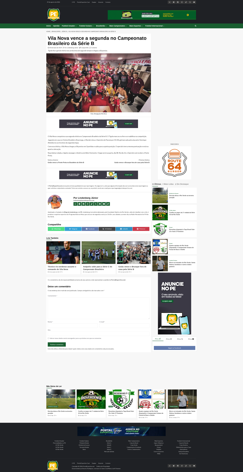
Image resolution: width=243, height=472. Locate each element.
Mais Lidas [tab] (168, 184)
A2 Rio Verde (59, 447)
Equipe (94, 2)
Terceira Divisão (84, 447)
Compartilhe (85, 47)
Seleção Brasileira (183, 451)
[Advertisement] (121, 369)
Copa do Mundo (183, 443)
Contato (107, 2)
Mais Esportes (135, 26)
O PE (73, 2)
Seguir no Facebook (174, 348)
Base (84, 449)
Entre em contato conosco (80, 188)
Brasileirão (100, 26)
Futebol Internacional (154, 26)
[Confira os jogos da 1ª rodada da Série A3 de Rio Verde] (160, 212)
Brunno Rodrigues (87, 468)
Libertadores (183, 449)
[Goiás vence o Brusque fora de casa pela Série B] (134, 252)
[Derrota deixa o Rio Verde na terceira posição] (160, 195)
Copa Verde (133, 445)
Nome (50, 322)
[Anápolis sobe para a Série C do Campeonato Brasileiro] (99, 252)
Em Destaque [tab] (182, 184)
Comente (94, 47)
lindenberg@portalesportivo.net (83, 200)
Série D (109, 449)
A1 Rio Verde (59, 445)
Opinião (56, 26)
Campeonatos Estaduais (134, 447)
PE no (157, 339)
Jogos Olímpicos (159, 443)
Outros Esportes (159, 451)
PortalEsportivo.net (89, 466)
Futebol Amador (68, 26)
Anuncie (100, 2)
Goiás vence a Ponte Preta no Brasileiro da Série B (66, 161)
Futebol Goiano (85, 26)
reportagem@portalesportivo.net (121, 188)
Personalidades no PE (59, 443)
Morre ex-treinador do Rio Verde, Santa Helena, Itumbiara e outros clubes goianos (182, 264)
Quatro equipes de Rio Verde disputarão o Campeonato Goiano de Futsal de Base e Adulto (181, 247)
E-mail (102, 322)
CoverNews (108, 468)
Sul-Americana (183, 453)
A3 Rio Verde (172, 210)
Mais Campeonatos (117, 26)
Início (48, 26)
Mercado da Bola (109, 451)
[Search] (195, 26)
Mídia (158, 453)
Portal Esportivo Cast (83, 2)
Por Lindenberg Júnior (71, 47)
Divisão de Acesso (173, 193)
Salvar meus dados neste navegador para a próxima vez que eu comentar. (75, 338)
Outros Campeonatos (133, 449)
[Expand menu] (76, 26)
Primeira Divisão (84, 443)
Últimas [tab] (157, 184)
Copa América (183, 445)
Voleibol (158, 449)
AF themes (117, 468)
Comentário (52, 296)
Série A (109, 443)
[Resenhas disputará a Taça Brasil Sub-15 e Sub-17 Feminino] (160, 229)
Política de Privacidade (103, 466)
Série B (50, 261)
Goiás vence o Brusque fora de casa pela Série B (132, 161)
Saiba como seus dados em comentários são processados (95, 349)
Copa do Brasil (134, 443)
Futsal (170, 227)
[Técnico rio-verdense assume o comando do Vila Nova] (63, 252)
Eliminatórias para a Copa (183, 447)
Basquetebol (159, 445)
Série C (109, 447)
